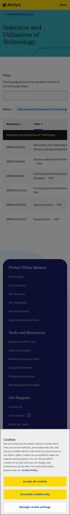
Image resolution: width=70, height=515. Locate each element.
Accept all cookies (35, 481)
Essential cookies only (35, 494)
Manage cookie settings (35, 507)
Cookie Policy (30, 470)
